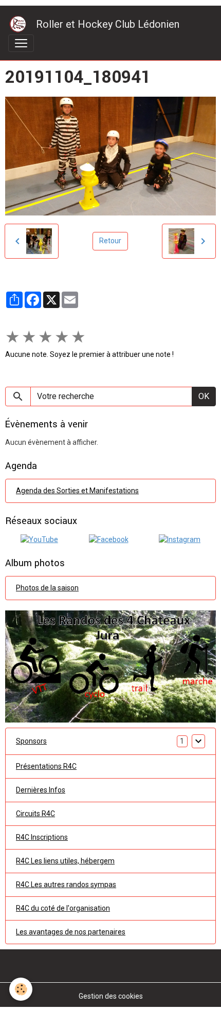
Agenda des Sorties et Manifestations (77, 490)
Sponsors (31, 741)
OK (203, 396)
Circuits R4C (35, 813)
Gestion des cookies (111, 996)
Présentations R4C (46, 766)
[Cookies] (20, 989)
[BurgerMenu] (21, 43)
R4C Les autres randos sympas (66, 884)
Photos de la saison (47, 588)
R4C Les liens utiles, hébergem (65, 861)
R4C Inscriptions (42, 837)
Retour (110, 241)
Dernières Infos (40, 790)
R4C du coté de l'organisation (63, 908)
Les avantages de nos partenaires (70, 932)
